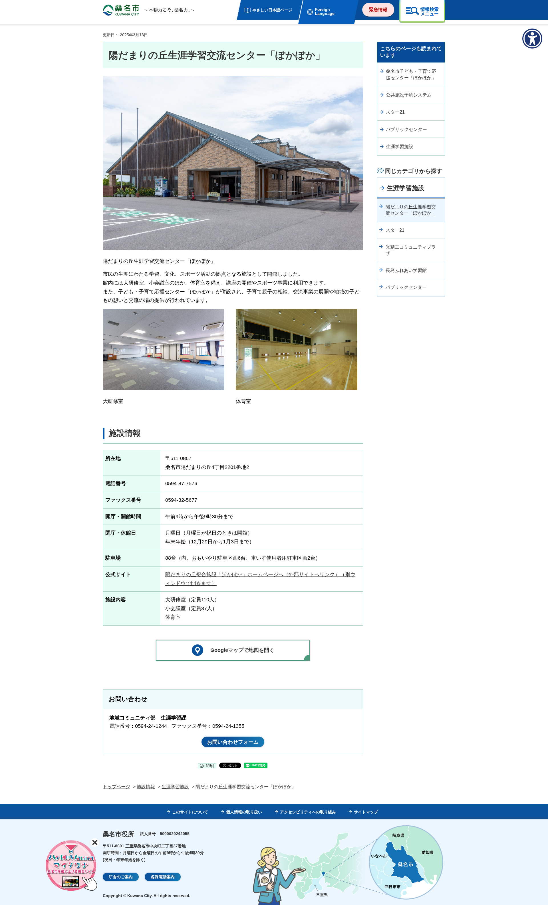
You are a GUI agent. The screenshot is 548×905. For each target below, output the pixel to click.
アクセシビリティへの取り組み (308, 812)
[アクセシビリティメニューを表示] (532, 39)
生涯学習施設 (399, 146)
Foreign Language (325, 11)
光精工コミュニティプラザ (411, 250)
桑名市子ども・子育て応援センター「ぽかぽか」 (411, 74)
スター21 (395, 112)
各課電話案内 (163, 876)
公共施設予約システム (409, 94)
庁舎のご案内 (121, 876)
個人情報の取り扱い (244, 812)
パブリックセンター (406, 129)
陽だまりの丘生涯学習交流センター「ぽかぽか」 (411, 209)
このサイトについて (190, 812)
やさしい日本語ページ (272, 10)
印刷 (210, 765)
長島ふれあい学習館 (406, 270)
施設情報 (146, 786)
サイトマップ (366, 812)
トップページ (116, 786)
